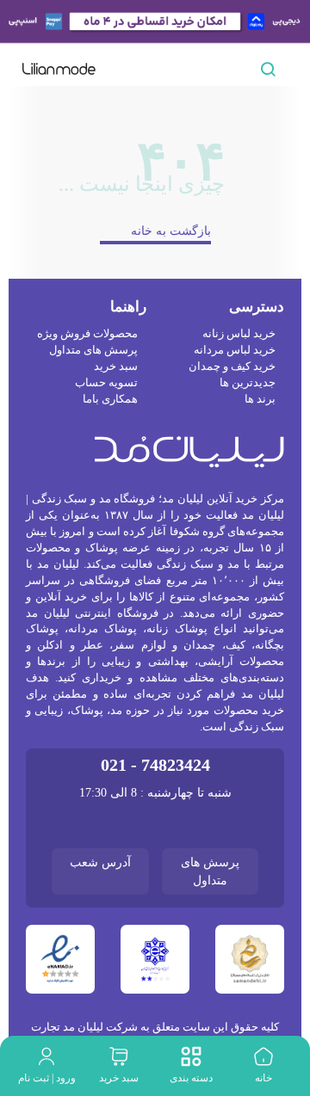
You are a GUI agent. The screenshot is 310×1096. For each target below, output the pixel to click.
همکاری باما (111, 491)
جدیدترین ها (247, 474)
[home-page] (59, 68)
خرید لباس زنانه (241, 425)
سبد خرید (116, 458)
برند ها (260, 491)
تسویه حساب (108, 474)
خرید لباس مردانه (236, 442)
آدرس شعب (100, 936)
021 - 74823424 (155, 840)
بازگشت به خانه (171, 322)
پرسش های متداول (93, 442)
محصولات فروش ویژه (88, 425)
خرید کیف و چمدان (233, 458)
